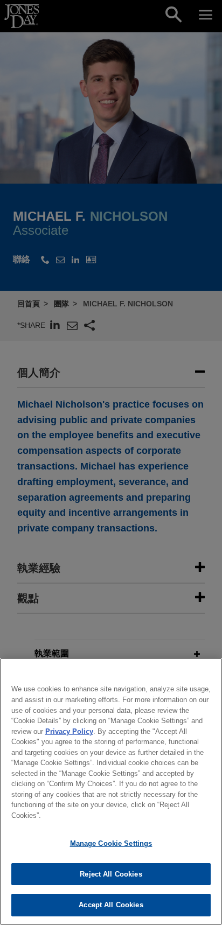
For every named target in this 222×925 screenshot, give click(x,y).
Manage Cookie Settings (111, 843)
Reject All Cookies (111, 874)
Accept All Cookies (111, 905)
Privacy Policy (69, 731)
